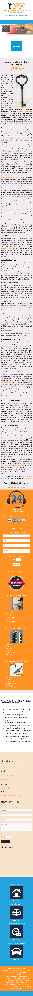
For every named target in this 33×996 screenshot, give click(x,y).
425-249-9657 (20, 15)
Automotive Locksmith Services (16, 661)
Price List (19, 984)
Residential (11, 980)
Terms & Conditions (10, 984)
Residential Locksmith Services (16, 596)
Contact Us (24, 982)
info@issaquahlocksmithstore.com (12, 795)
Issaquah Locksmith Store (9, 178)
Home (4, 980)
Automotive (26, 980)
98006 (19, 488)
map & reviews (21, 972)
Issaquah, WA (16, 67)
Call (17, 993)
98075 (23, 488)
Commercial (18, 980)
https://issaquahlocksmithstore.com (17, 976)
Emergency (9, 982)
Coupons (16, 982)
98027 (10, 488)
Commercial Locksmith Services (16, 628)
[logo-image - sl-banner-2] (16, 29)
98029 (14, 488)
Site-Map (25, 984)
